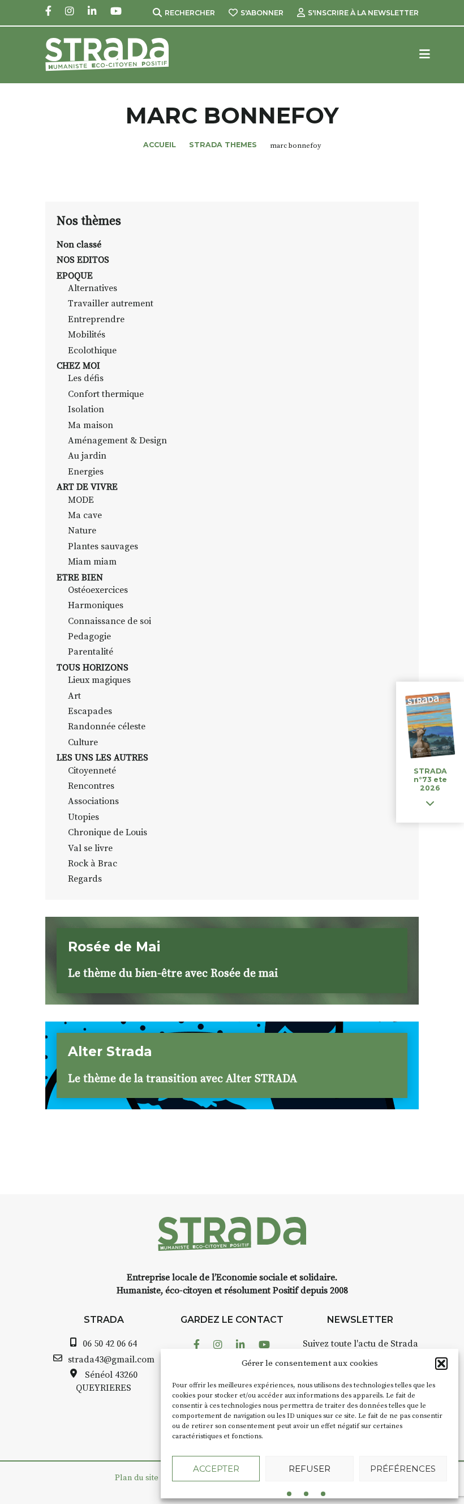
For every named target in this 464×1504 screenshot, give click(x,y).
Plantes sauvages (103, 546)
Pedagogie (89, 636)
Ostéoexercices (98, 590)
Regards (85, 879)
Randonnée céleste (106, 726)
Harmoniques (95, 605)
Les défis (86, 378)
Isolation (86, 409)
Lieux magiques (99, 680)
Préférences (403, 1468)
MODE (81, 500)
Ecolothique (92, 350)
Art (74, 696)
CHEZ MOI (78, 365)
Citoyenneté (92, 770)
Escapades (90, 711)
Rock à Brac (92, 863)
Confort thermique (106, 394)
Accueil (159, 144)
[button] (441, 1363)
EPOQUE (75, 275)
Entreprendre (96, 319)
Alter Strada (110, 1051)
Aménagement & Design (117, 440)
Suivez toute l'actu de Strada (360, 1343)
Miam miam (92, 561)
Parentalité (90, 651)
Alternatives (92, 288)
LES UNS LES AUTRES (102, 757)
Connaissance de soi (109, 621)
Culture (83, 742)
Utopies (83, 817)
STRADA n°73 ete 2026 (430, 779)
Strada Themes (223, 144)
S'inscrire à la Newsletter (363, 12)
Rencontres (91, 786)
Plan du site (136, 1478)
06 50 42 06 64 (110, 1343)
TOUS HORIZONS (92, 667)
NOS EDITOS (83, 260)
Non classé (79, 244)
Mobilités (86, 334)
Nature (82, 530)
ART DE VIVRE (87, 487)
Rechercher (190, 12)
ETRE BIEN (80, 577)
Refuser (309, 1468)
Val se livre (90, 848)
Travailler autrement (110, 303)
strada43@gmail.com (111, 1359)
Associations (93, 801)
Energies (86, 471)
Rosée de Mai (114, 947)
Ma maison (90, 425)
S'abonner (261, 12)
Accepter (216, 1468)
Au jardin (87, 456)
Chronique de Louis (107, 832)
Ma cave (85, 515)
